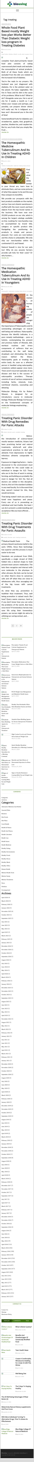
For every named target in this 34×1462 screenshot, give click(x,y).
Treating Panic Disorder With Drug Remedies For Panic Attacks (17, 421)
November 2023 (6, 991)
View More (6, 132)
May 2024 (5, 970)
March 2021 (5, 1053)
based (3, 54)
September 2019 (6, 1116)
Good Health (5, 824)
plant (23, 54)
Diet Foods (5, 817)
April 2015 (5, 1286)
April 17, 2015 (19, 1368)
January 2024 (6, 984)
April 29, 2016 (19, 1434)
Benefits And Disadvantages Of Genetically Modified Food (22, 1338)
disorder (9, 432)
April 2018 (5, 1175)
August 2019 (5, 1119)
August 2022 (5, 1022)
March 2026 (5, 901)
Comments (17, 1320)
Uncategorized (6, 890)
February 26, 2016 (7, 286)
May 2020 (5, 1088)
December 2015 (6, 1258)
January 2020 (6, 1102)
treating (21, 165)
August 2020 (5, 1078)
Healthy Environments (8, 852)
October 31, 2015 (7, 429)
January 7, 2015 (20, 1376)
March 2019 (5, 1137)
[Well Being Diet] (8, 1373)
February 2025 (6, 939)
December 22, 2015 (21, 1329)
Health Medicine (6, 845)
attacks (5, 432)
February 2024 (6, 980)
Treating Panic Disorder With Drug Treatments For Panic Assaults (17, 526)
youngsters (30, 291)
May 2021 (5, 1046)
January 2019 (6, 1144)
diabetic (15, 54)
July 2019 (4, 1123)
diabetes (11, 54)
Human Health (6, 869)
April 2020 (5, 1092)
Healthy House (6, 859)
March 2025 (5, 935)
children (4, 165)
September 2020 (6, 1074)
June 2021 (5, 1043)
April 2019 (5, 1133)
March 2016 (5, 1248)
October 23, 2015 (20, 1353)
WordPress (23, 1453)
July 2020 (4, 1081)
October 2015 (6, 1265)
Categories (5, 797)
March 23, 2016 (7, 49)
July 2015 (4, 1275)
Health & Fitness (6, 827)
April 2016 (5, 1244)
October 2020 (6, 1071)
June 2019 (5, 1126)
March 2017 (5, 1206)
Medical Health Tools (8, 519)
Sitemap (4, 1312)
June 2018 (5, 1168)
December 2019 (6, 1105)
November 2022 (6, 1019)
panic (13, 432)
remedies (18, 432)
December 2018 (6, 1147)
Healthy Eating (6, 848)
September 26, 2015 (7, 1412)
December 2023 (6, 987)
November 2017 (6, 1189)
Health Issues (5, 841)
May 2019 (5, 1130)
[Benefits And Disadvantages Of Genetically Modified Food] (8, 1335)
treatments (23, 537)
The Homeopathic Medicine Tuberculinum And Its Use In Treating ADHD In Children (16, 150)
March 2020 (5, 1095)
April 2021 (5, 1050)
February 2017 (6, 1209)
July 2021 (4, 1039)
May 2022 (5, 1026)
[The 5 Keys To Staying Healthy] (8, 1386)
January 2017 (6, 1213)
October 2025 (6, 915)
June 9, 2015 (5, 1424)
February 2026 (6, 904)
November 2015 (6, 1262)
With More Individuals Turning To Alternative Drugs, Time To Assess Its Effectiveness (15, 1419)
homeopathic (9, 165)
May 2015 (5, 1282)
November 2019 (6, 1109)
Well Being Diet (20, 1374)
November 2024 (6, 949)
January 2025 (6, 942)
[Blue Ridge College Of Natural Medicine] (8, 1429)
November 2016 (6, 1220)
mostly (19, 54)
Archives (4, 800)
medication (12, 291)
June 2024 (5, 967)
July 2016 (4, 1234)
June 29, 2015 (19, 1344)
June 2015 (5, 1279)
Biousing (4, 1453)
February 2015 (6, 1293)
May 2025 (5, 929)
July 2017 (4, 1199)
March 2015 (5, 1289)
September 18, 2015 (21, 1391)
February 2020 (6, 1099)
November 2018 (6, 1151)
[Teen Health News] (8, 1350)
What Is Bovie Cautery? (23, 1327)
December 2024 (6, 946)
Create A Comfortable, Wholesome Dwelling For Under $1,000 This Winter (23, 1362)
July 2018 (4, 1164)
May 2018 (5, 1171)
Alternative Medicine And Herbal (12, 139)
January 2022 (6, 1036)
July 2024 (4, 963)
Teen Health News (21, 1350)
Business (4, 813)
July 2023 (4, 1005)
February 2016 (6, 1251)
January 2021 (6, 1060)
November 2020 (6, 1067)
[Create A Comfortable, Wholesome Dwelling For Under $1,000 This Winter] (8, 1358)
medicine (16, 165)
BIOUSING (16, 1453)
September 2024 (6, 956)
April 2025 (5, 932)
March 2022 (5, 1029)
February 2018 (6, 1182)
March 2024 (5, 977)
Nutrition (4, 886)
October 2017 (6, 1192)
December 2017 (6, 1185)
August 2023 (5, 1001)
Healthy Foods (6, 855)
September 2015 (6, 1268)
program (27, 54)
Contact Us (5, 1310)
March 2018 (5, 1178)
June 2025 (5, 925)
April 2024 (5, 974)
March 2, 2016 (6, 161)
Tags (27, 1320)
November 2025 (6, 911)
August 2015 (5, 1272)
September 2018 (6, 1158)
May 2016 (5, 1241)
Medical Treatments (8, 264)
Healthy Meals (6, 862)
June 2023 (5, 1008)
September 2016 (6, 1227)
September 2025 (6, 918)
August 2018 (5, 1161)
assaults (5, 537)
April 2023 (5, 1015)
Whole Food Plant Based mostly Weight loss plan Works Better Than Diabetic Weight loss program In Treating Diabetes (16, 36)
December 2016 (6, 1216)
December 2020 (6, 1064)
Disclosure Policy (7, 1314)
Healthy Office (6, 865)
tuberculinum (26, 165)
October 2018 (6, 1154)
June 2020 (5, 1085)
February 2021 (6, 1057)
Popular (6, 1320)
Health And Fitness (7, 831)
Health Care (5, 838)
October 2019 (6, 1112)
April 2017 (5, 1203)
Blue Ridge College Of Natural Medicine (23, 1430)
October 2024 (6, 953)
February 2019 (6, 1140)
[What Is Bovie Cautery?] (8, 1327)
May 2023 (5, 1012)
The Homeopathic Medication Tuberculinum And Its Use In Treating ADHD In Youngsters (16, 275)
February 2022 (6, 1033)
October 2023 (6, 994)
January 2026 (6, 908)
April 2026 (5, 897)
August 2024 (5, 960)
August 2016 (5, 1230)
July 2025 (4, 922)
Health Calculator (7, 834)
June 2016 (5, 1237)
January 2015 (6, 1296)
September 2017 (6, 1196)
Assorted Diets (6, 24)
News (3, 883)
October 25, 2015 (7, 534)
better (6, 54)
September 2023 (6, 998)
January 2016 (6, 1255)
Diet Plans (4, 820)
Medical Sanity (6, 876)
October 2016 (6, 1223)
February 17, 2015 (6, 1402)
